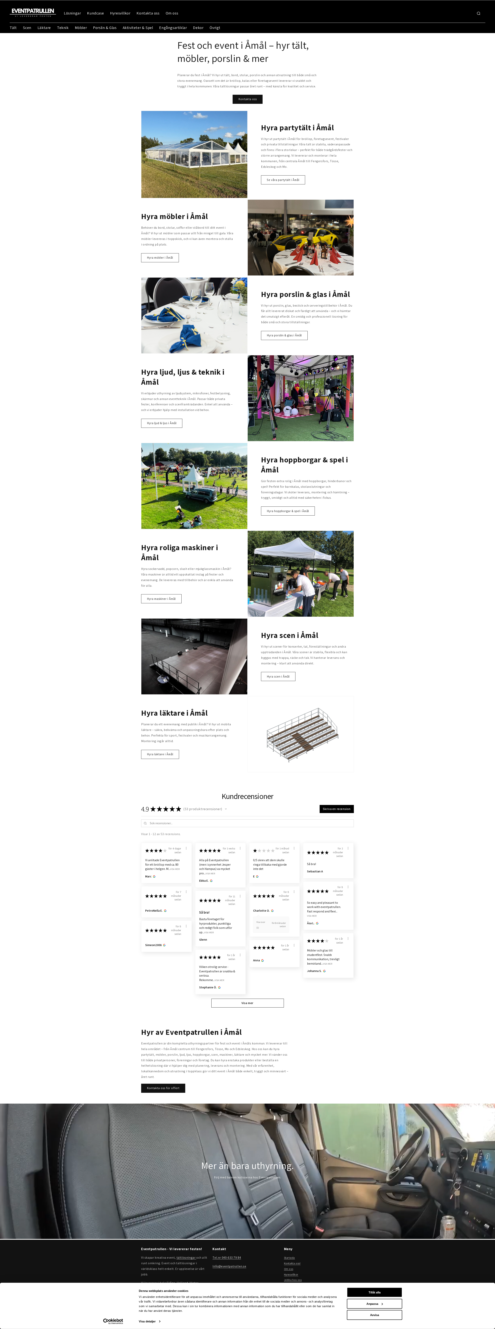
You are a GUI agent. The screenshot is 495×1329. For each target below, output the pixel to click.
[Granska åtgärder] (186, 848)
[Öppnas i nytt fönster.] (154, 876)
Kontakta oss (148, 13)
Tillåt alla (375, 1292)
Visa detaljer (147, 1321)
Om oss (172, 13)
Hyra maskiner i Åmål (161, 599)
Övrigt (215, 27)
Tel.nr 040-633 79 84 (227, 1258)
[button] (226, 809)
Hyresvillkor (120, 13)
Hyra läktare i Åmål (160, 754)
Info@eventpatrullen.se (229, 1266)
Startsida (289, 1257)
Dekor (198, 27)
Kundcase (95, 13)
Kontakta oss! (292, 1263)
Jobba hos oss (293, 1280)
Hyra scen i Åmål (278, 676)
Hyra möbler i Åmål (160, 257)
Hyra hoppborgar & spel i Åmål (288, 511)
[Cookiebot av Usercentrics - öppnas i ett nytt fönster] (113, 1321)
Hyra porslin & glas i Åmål (284, 335)
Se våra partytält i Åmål (283, 180)
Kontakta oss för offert (163, 1088)
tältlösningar (186, 1258)
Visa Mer (175, 869)
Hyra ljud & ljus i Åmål (162, 423)
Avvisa (374, 1315)
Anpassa (372, 1303)
